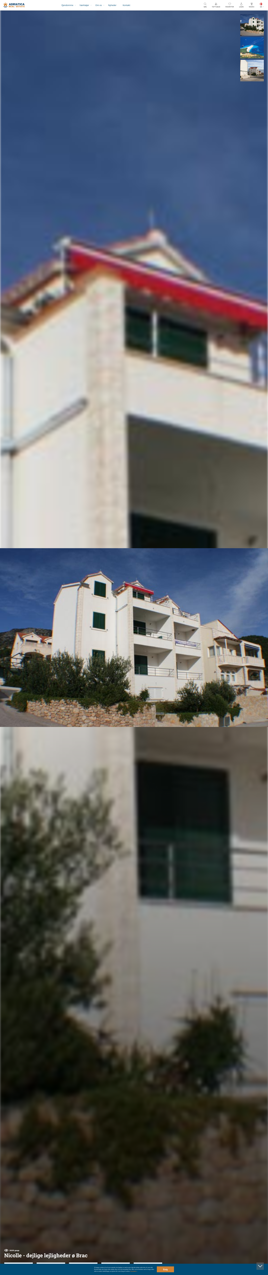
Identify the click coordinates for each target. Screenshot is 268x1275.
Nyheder (112, 5)
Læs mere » (133, 1271)
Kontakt (126, 5)
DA (261, 7)
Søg (205, 7)
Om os (98, 5)
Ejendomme (67, 5)
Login (241, 7)
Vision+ (251, 7)
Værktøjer (84, 5)
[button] (252, 25)
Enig (165, 1269)
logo (14, 5)
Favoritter (229, 7)
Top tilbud (216, 7)
